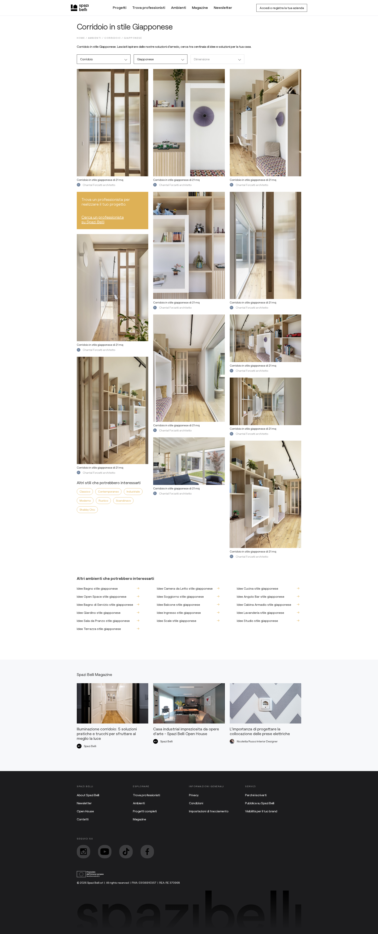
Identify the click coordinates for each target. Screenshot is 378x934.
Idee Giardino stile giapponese (98, 612)
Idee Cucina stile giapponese (257, 588)
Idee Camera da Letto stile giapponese (185, 588)
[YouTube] (104, 851)
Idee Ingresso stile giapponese (179, 612)
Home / (82, 37)
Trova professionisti (148, 7)
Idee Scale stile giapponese (176, 620)
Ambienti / (96, 37)
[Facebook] (147, 851)
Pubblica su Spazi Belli (259, 803)
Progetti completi (145, 811)
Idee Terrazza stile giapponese (99, 629)
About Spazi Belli (88, 795)
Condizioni (196, 803)
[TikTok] (126, 851)
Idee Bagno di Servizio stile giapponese (105, 604)
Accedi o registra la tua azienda (282, 8)
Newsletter (223, 7)
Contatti (82, 819)
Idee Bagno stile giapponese (97, 588)
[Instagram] (83, 851)
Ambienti (178, 7)
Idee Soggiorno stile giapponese (180, 596)
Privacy (194, 795)
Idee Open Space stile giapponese (101, 596)
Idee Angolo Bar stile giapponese (260, 596)
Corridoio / (114, 37)
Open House (85, 811)
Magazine (200, 7)
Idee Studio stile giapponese (257, 620)
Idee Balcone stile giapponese (178, 604)
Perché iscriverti (256, 795)
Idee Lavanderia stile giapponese (260, 612)
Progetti (119, 7)
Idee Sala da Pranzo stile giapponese (103, 620)
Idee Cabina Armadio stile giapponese (264, 604)
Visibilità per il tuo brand (261, 811)
